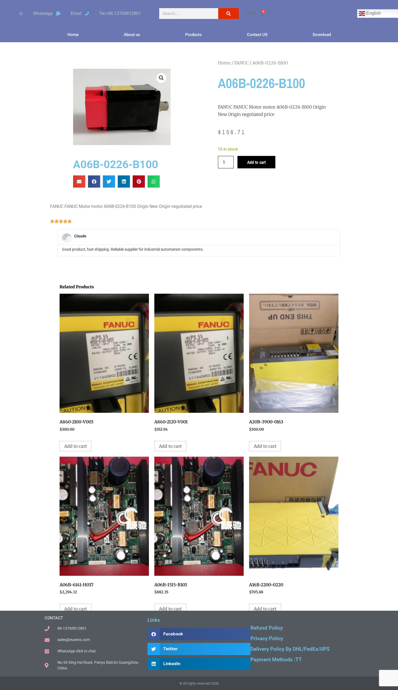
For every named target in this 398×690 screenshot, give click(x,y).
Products (193, 34)
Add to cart (256, 162)
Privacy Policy (266, 638)
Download (322, 34)
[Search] (228, 13)
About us (132, 34)
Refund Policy (266, 628)
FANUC (241, 63)
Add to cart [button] (75, 446)
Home (73, 34)
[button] (161, 78)
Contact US (257, 34)
